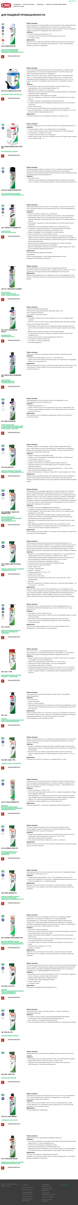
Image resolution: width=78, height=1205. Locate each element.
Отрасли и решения (27, 1187)
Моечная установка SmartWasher (56, 4)
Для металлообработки (48, 1197)
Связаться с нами (18, 6)
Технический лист (14, 56)
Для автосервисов (27, 1196)
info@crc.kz (74, 1)
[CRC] (6, 5)
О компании (17, 4)
